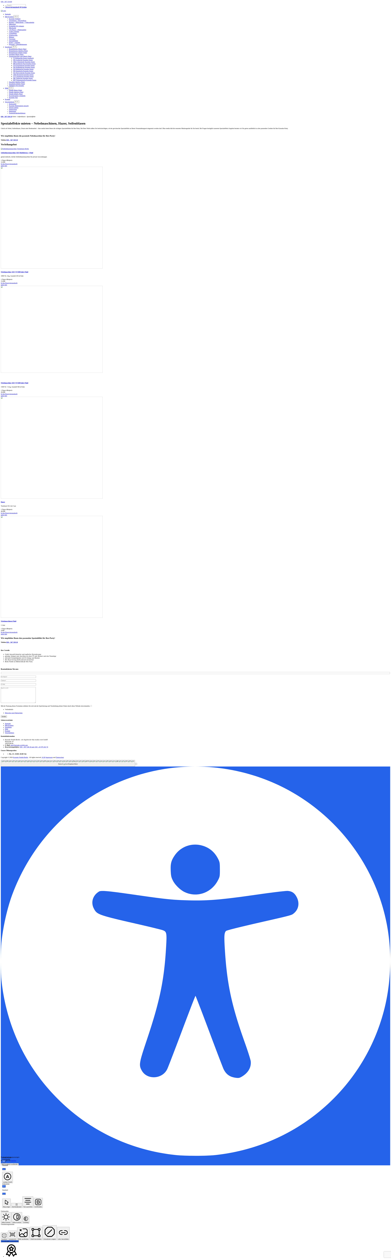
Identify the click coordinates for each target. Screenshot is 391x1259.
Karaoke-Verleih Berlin (20, 757)
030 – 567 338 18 (12, 140)
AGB (43, 757)
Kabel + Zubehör (14, 42)
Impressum (12, 111)
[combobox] (68, 763)
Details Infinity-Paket (16, 94)
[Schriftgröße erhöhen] (4, 1161)
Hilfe (6, 88)
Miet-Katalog (9, 17)
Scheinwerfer (13, 35)
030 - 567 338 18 (6, 116)
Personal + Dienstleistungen (18, 44)
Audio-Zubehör (14, 31)
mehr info (4, 166)
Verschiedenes (9, 102)
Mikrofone (12, 24)
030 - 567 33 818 (6, 2)
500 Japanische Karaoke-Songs (23, 71)
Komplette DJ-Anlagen (16, 26)
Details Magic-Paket (15, 90)
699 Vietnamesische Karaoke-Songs (24, 80)
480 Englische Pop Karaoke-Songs (24, 64)
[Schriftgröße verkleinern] (4, 1169)
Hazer (3, 502)
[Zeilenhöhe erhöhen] (4, 1186)
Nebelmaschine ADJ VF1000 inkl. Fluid (14, 272)
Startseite (8, 14)
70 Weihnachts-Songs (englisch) (23, 58)
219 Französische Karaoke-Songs (24, 65)
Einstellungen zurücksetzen (10, 1241)
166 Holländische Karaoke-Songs (24, 67)
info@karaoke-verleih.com (19, 745)
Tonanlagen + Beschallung (17, 20)
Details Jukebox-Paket (16, 92)
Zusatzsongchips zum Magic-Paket (20, 56)
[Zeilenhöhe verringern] (4, 1194)
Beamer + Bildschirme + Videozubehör (21, 22)
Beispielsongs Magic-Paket (17, 49)
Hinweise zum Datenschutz (14, 713)
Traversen (12, 39)
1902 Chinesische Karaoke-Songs (24, 62)
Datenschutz (13, 109)
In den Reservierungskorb (9, 164)
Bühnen (11, 37)
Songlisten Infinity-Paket (17, 84)
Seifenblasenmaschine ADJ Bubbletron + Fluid (17, 153)
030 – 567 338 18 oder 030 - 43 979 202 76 (34, 747)
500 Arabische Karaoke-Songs (23, 60)
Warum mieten (13, 108)
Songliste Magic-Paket (16, 54)
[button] (136, 764)
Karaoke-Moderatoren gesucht (19, 106)
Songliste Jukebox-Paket (17, 82)
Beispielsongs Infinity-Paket (18, 53)
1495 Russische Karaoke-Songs (23, 75)
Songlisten (8, 47)
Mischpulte (12, 28)
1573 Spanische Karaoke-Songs (23, 76)
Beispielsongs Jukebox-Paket (18, 51)
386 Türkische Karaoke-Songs (23, 78)
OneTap (13, 1160)
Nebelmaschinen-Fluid (8, 621)
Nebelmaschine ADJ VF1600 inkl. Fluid (14, 383)
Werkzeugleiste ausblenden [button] (10, 1164)
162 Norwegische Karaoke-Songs (24, 73)
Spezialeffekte (13, 41)
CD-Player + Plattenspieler (17, 30)
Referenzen (12, 104)
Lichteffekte (13, 33)
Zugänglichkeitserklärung (17, 113)
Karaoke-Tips (13, 97)
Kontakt (7, 99)
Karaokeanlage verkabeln (17, 96)
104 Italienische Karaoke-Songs (23, 69)
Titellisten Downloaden (16, 86)
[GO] (6, 5)
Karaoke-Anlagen (14, 19)
